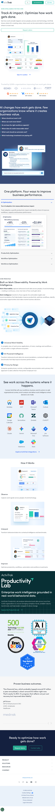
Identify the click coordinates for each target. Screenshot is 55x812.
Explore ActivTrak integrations (26, 452)
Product (5, 760)
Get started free (38, 2)
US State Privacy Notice (27, 795)
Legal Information (27, 802)
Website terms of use (27, 797)
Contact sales (35, 748)
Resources (6, 767)
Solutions (6, 763)
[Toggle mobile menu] (48, 2)
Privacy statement (27, 800)
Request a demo (27, 30)
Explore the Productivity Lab (10, 610)
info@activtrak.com (27, 777)
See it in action (22, 75)
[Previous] (48, 723)
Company (5, 770)
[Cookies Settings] (2, 809)
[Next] (51, 723)
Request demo (20, 748)
